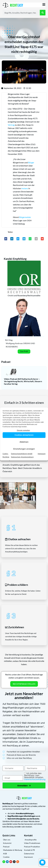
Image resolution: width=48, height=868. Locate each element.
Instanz (25, 188)
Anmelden (24, 785)
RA (6, 340)
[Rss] (17, 861)
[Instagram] (14, 861)
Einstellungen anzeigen (24, 449)
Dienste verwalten (23, 430)
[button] (5, 238)
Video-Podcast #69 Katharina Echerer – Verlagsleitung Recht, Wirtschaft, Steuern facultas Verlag (23, 381)
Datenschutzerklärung (34, 779)
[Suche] (42, 12)
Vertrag (11, 125)
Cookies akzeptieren (24, 435)
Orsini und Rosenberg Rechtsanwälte (24, 295)
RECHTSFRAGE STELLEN (24, 684)
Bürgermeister (25, 217)
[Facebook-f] (3, 861)
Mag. (10, 340)
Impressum (41, 454)
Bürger (31, 162)
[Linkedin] (7, 861)
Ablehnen (24, 442)
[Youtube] (10, 861)
